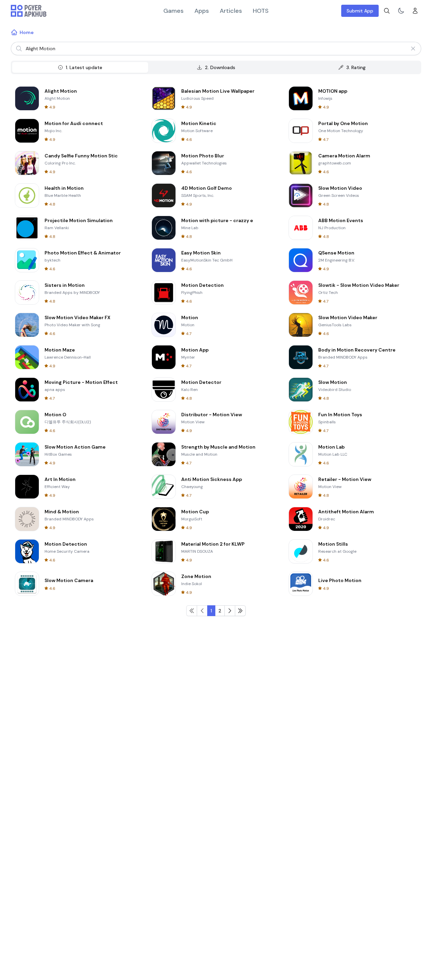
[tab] (80, 67)
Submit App (360, 11)
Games (173, 11)
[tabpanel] (216, 349)
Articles (231, 11)
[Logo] (29, 11)
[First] (191, 610)
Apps (201, 11)
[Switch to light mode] (401, 11)
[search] (387, 11)
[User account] (415, 11)
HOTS (261, 11)
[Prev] (240, 610)
